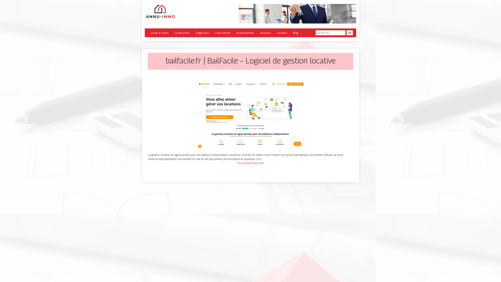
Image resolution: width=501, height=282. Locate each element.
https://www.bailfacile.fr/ (250, 163)
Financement (223, 32)
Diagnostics (202, 32)
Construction (182, 32)
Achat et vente (159, 32)
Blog (295, 32)
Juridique (265, 32)
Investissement (245, 32)
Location (282, 32)
